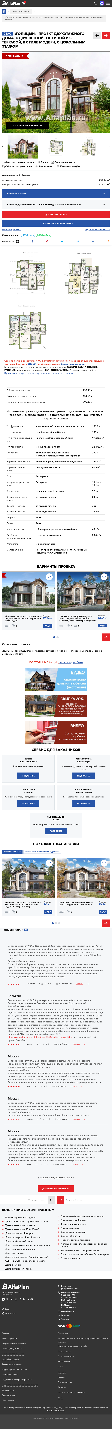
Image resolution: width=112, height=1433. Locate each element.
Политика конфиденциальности (71, 1392)
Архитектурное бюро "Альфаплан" (11, 1293)
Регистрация (10, 1313)
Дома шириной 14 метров (19, 1233)
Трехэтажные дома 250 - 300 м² (22, 1229)
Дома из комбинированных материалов (82, 1216)
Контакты (62, 1372)
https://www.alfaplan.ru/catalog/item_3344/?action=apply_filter (40, 1037)
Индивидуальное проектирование (17, 1379)
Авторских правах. (56, 1410)
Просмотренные (9, 1395)
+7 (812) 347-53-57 (69, 1302)
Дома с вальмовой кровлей (20, 1249)
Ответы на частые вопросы (13, 1354)
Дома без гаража (14, 1253)
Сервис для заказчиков (56, 750)
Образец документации (18, 166)
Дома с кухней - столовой (18, 1269)
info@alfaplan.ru (67, 1311)
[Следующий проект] (60, 1200)
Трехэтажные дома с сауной (20, 1225)
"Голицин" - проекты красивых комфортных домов (84, 1245)
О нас (60, 1367)
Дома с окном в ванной (73, 1232)
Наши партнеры (64, 1351)
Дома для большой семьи (19, 1241)
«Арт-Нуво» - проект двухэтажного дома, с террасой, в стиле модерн (76, 903)
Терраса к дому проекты (73, 1224)
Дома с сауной (13, 1265)
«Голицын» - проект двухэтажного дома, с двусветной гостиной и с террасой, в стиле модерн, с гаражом (77, 618)
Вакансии (62, 1387)
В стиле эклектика (70, 1258)
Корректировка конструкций (14, 1369)
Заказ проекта (8, 1390)
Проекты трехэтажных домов (20, 1217)
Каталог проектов (9, 1338)
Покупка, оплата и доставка (14, 1343)
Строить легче (12, 360)
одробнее (76, 662)
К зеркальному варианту (25, 126)
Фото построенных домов (19, 162)
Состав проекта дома (72, 364)
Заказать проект (57, 214)
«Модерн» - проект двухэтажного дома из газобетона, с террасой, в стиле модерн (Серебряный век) (23, 904)
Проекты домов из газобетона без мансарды (85, 1254)
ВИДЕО (32, 364)
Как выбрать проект (10, 1359)
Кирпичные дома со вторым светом (80, 1250)
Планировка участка (10, 1374)
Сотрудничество (65, 1382)
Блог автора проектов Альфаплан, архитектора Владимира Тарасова (83, 1339)
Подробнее (16, 604)
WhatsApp (45, 235)
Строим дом (63, 1333)
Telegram (29, 235)
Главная (5, 1333)
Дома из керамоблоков (73, 1220)
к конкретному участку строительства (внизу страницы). (39, 373)
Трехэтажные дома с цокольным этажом (26, 1221)
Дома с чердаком (70, 1228)
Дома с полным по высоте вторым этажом (27, 1245)
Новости (61, 1377)
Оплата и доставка (64, 162)
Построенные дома (66, 1356)
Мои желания (8, 1400)
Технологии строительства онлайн (72, 1346)
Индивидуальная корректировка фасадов (20, 1385)
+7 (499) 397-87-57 (69, 1307)
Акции (60, 1398)
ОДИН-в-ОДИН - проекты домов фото (25, 1261)
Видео (44, 162)
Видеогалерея (64, 1361)
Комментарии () (70, 166)
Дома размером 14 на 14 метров (23, 1237)
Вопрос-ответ (45, 166)
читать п (64, 662)
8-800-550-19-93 (68, 1295)
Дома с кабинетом (70, 1236)
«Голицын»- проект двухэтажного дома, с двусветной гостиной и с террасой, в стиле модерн (24, 618)
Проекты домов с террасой (75, 1240)
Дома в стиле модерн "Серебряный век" (26, 1257)
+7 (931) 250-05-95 (69, 1297)
